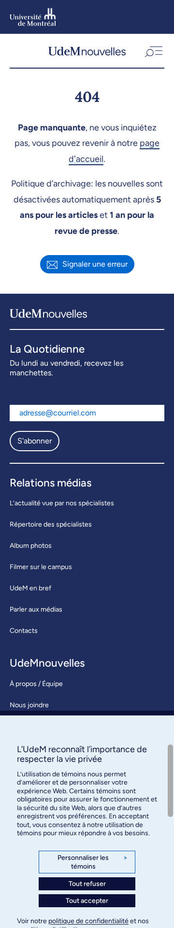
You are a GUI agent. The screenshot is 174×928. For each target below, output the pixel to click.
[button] (152, 50)
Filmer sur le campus (41, 567)
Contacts (24, 631)
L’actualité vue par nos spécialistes (62, 503)
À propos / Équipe (36, 684)
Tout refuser (87, 884)
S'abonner (34, 440)
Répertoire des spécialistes (51, 524)
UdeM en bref (30, 588)
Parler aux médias (36, 609)
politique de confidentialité (88, 921)
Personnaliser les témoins (93, 862)
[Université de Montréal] (33, 17)
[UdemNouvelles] (87, 50)
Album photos (31, 546)
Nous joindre (29, 705)
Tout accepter (87, 901)
